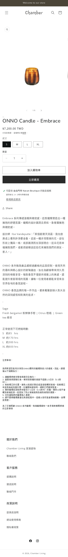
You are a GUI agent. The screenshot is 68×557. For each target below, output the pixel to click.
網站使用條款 (14, 519)
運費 (24, 133)
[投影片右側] (41, 110)
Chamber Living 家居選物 (21, 448)
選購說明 (11, 476)
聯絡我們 (11, 455)
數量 (4, 151)
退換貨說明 (13, 512)
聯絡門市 (11, 491)
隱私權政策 (13, 527)
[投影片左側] (26, 110)
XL (38, 144)
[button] (6, 12)
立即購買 (34, 179)
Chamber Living (38, 553)
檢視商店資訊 (13, 199)
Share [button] (9, 208)
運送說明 (11, 484)
